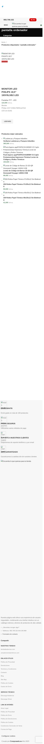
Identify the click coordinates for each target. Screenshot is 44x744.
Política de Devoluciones (9, 719)
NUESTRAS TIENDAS (8, 646)
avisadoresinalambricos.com (10, 653)
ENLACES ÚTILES (7, 658)
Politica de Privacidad (8, 712)
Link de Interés (7, 705)
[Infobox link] (21, 407)
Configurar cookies (8, 736)
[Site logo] (21, 25)
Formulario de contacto (10, 634)
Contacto (4, 672)
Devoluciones (5, 665)
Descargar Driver (6, 699)
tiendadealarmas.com (8, 649)
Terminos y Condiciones (8, 669)
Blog (2, 676)
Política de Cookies (7, 683)
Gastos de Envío (6, 686)
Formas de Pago (6, 729)
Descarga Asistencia (7, 695)
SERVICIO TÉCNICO (7, 692)
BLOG (33, 20)
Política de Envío (6, 715)
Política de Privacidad (8, 662)
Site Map (4, 679)
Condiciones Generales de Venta (11, 726)
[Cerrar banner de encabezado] (2, 2)
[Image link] (21, 537)
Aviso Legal (4, 708)
